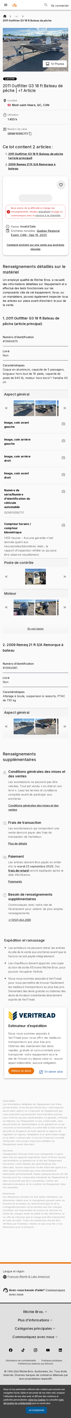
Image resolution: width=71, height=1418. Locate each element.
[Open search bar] (46, 5)
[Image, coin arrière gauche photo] (63, 440)
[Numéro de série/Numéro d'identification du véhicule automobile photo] (63, 491)
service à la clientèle (47, 215)
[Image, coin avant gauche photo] (63, 423)
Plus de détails (17, 844)
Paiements (15, 882)
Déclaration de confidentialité (21, 1360)
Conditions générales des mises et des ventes (33, 808)
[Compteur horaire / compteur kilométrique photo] (63, 525)
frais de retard (18, 870)
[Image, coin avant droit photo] (63, 474)
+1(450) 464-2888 (19, 920)
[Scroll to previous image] (6, 408)
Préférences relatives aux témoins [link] (35, 1363)
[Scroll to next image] (65, 408)
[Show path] (16, 16)
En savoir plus (53, 1072)
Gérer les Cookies (36, 1399)
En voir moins (36, 628)
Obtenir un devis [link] (21, 1070)
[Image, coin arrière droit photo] (63, 457)
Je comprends (36, 1410)
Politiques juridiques (52, 1360)
